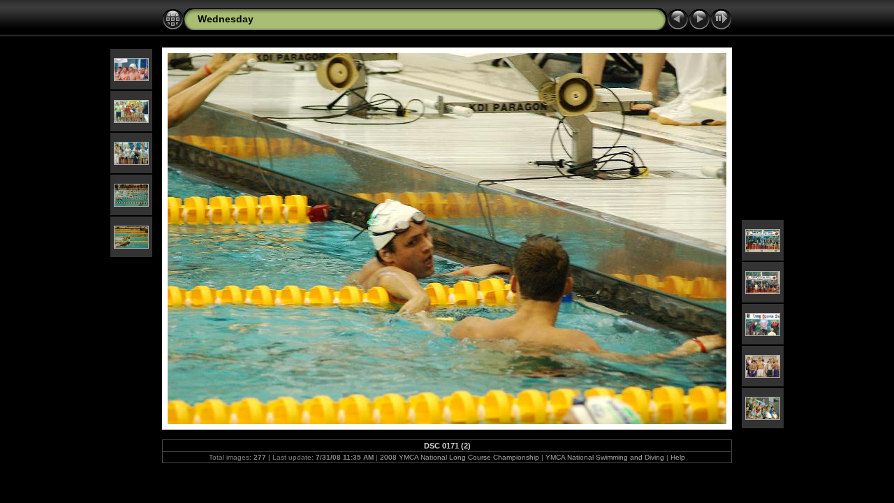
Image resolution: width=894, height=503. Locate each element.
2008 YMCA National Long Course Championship (459, 457)
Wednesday (226, 18)
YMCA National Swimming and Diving (604, 457)
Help (677, 457)
